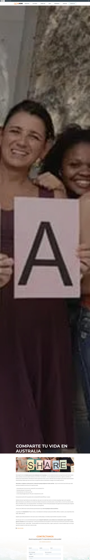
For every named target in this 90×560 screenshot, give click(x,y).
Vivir (50, 3)
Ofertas (65, 3)
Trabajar (42, 3)
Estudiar (35, 3)
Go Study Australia (8, 0)
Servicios (27, 3)
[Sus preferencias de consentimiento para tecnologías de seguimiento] (88, 558)
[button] (88, 1)
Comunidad (56, 3)
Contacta (72, 3)
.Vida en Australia (20, 528)
